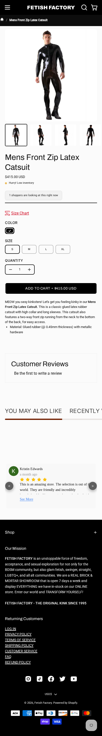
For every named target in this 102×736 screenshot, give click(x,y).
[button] (83, 7)
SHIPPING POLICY (19, 645)
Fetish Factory (43, 702)
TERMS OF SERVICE (20, 640)
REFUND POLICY (18, 662)
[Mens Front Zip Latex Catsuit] (16, 135)
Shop (9, 532)
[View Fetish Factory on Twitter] (62, 679)
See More (39, 499)
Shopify (72, 702)
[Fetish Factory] (51, 7)
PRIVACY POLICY (18, 634)
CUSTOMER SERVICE (21, 651)
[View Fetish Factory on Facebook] (51, 679)
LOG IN (10, 629)
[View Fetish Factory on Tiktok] (39, 679)
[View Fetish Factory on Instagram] (28, 679)
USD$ (48, 694)
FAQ (8, 657)
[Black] (9, 230)
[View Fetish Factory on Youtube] (73, 679)
